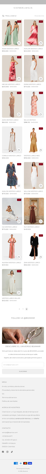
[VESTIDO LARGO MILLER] (12, 282)
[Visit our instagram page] (7, 452)
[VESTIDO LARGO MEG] (34, 139)
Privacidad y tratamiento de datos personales (18, 390)
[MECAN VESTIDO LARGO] (12, 68)
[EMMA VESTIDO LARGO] (34, 68)
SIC (3, 394)
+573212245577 (7, 436)
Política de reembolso (9, 401)
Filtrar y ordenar (11, 16)
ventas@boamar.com (10, 432)
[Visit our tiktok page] (12, 452)
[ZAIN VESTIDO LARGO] (34, 246)
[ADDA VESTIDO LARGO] (12, 32)
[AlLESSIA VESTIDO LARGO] (12, 246)
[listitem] (23, 2)
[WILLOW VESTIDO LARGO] (34, 175)
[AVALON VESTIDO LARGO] (34, 32)
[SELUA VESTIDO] (34, 104)
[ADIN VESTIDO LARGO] (12, 104)
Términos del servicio (9, 397)
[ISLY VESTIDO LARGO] (34, 211)
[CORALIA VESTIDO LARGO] (12, 139)
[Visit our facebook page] (3, 452)
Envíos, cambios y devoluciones (13, 386)
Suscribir (23, 371)
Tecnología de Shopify (23, 468)
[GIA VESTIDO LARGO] (12, 211)
